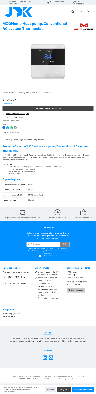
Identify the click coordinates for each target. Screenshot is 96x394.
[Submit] (65, 244)
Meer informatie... (10, 392)
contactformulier (19, 283)
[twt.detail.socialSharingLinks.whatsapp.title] (11, 128)
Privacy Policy (39, 251)
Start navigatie (77, 290)
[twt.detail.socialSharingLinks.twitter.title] (8, 128)
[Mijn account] (88, 11)
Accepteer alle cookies (83, 390)
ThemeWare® (71, 379)
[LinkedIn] (45, 358)
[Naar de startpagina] (18, 12)
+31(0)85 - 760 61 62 (13, 276)
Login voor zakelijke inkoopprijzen (48, 108)
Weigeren (50, 390)
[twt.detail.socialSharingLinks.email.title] (15, 128)
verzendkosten (39, 376)
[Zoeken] (73, 11)
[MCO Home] (84, 27)
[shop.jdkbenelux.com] (51, 358)
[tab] (7, 140)
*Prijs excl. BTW (7, 103)
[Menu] (65, 11)
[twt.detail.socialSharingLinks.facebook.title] (4, 128)
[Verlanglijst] (80, 11)
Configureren (64, 390)
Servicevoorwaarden (54, 251)
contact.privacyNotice (49, 256)
